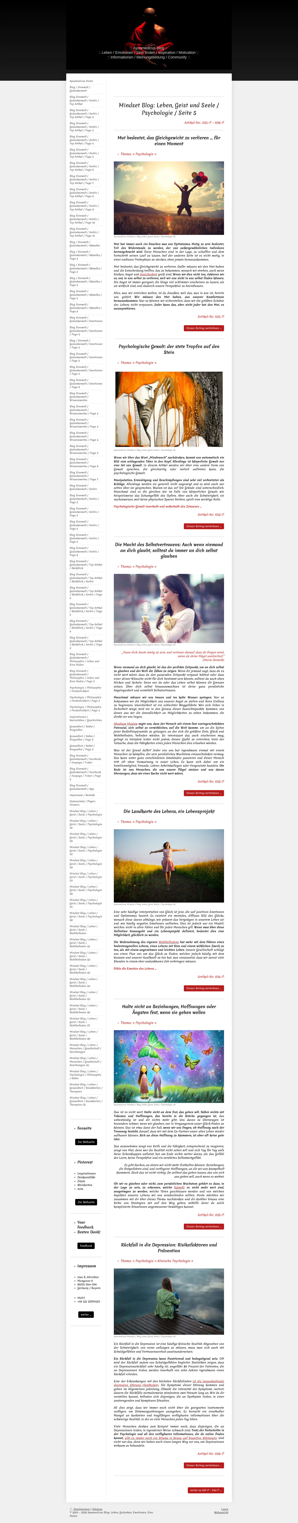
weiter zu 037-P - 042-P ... (205, 1490)
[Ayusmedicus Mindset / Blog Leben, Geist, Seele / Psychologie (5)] (169, 198)
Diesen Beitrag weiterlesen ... (203, 328)
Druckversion (81, 1509)
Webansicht (221, 1512)
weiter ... (86, 1314)
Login (224, 1509)
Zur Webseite (86, 1142)
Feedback (86, 1246)
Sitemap (97, 1509)
